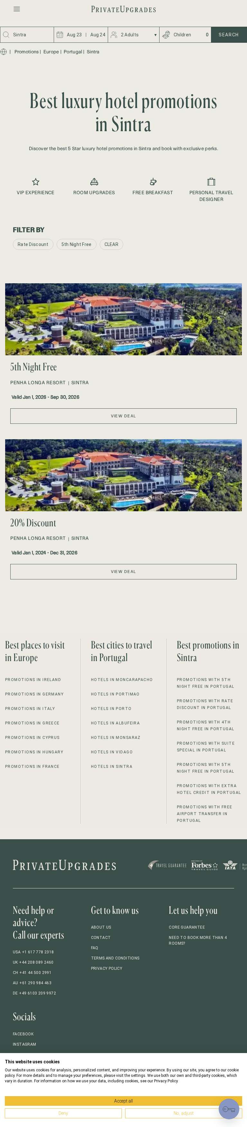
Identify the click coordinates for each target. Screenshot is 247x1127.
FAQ (94, 948)
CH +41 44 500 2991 (32, 972)
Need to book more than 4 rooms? (198, 940)
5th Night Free (76, 244)
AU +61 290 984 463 (32, 983)
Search (229, 34)
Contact (101, 937)
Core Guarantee (187, 927)
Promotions (26, 52)
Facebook (23, 1034)
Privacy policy (107, 968)
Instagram (24, 1044)
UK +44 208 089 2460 (33, 962)
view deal (123, 416)
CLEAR (111, 244)
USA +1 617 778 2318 (33, 952)
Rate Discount (33, 244)
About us (101, 927)
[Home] (3, 51)
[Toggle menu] (17, 9)
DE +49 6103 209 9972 (34, 993)
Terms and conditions (115, 958)
